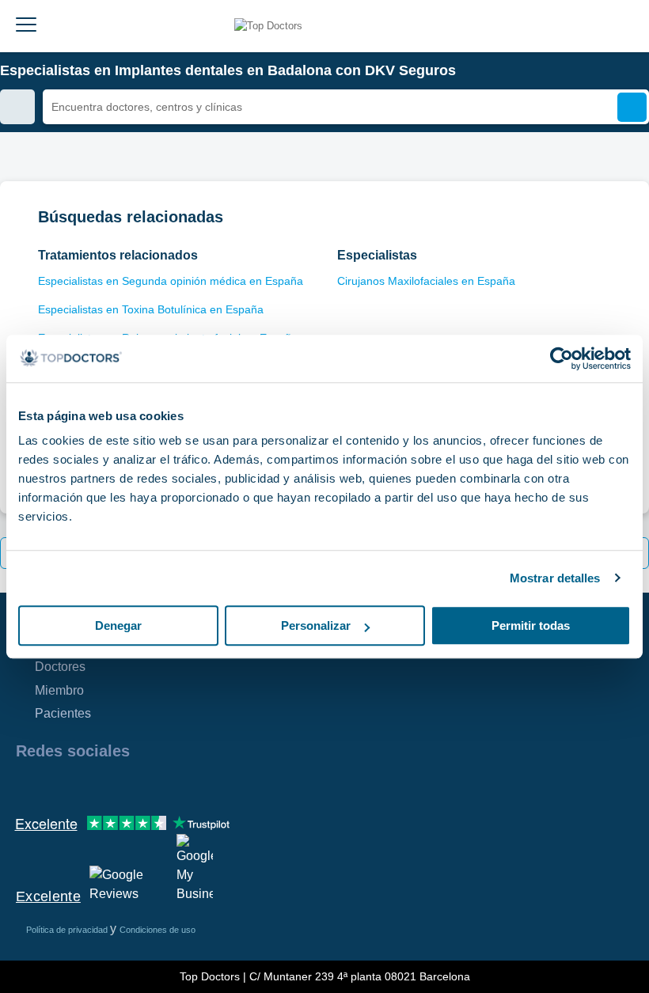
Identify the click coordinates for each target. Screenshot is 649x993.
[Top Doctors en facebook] (27, 785)
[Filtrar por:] (17, 106)
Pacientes (63, 713)
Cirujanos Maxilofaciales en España (426, 281)
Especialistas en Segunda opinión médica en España (170, 281)
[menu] (26, 26)
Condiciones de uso (157, 929)
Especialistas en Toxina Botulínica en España (151, 309)
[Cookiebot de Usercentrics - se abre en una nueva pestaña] (561, 358)
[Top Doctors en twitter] (112, 785)
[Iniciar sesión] (631, 26)
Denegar (118, 625)
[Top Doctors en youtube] (141, 785)
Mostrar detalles (555, 578)
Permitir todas (530, 625)
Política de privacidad (68, 929)
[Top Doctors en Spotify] (199, 785)
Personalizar (316, 625)
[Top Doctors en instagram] (55, 785)
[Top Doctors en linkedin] (84, 785)
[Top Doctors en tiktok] (169, 785)
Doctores (60, 666)
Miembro (59, 690)
